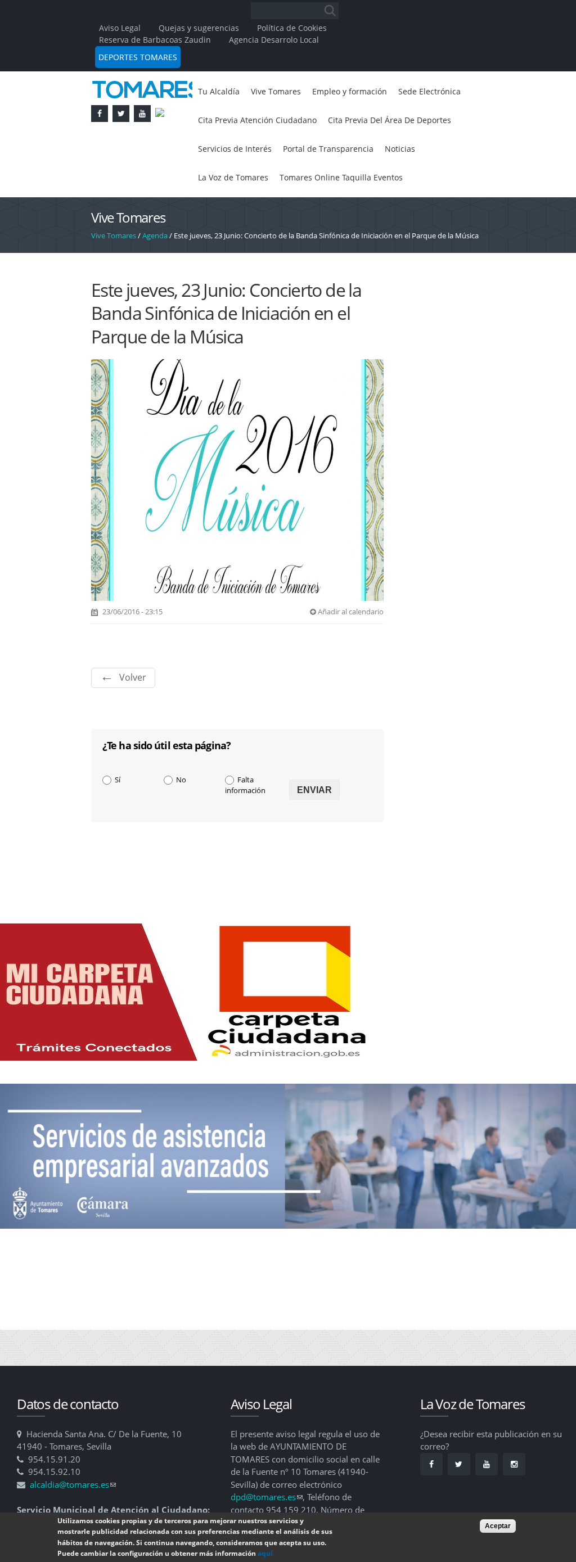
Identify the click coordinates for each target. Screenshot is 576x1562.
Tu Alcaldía (221, 92)
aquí (265, 1553)
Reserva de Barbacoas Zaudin (155, 39)
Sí (117, 817)
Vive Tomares (283, 92)
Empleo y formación (364, 92)
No (181, 817)
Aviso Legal (121, 27)
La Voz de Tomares (396, 183)
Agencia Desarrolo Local (274, 39)
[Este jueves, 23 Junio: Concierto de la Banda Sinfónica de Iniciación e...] (237, 632)
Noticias (328, 183)
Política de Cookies (292, 27)
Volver (132, 714)
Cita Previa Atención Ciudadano (346, 122)
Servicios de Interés (390, 153)
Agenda (155, 273)
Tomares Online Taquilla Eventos (266, 213)
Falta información (245, 822)
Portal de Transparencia (249, 183)
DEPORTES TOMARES (137, 57)
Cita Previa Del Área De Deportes (268, 153)
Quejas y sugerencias (199, 27)
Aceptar (498, 1526)
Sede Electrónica (233, 122)
